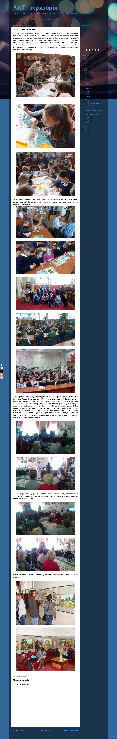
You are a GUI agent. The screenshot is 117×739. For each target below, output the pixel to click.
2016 (85, 126)
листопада (89, 86)
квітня (88, 101)
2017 (85, 81)
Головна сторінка (18, 19)
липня (88, 93)
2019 (85, 76)
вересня (88, 91)
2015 (85, 128)
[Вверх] (113, 736)
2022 (85, 68)
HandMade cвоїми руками (46, 19)
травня (88, 99)
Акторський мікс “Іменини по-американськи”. (94, 104)
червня (88, 96)
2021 (85, 71)
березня (88, 117)
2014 (85, 131)
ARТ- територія (35, 7)
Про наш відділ (30, 19)
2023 (85, 65)
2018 (85, 78)
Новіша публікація (20, 730)
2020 (85, 73)
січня (87, 123)
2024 (85, 63)
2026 (85, 58)
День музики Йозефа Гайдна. (94, 114)
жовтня (88, 88)
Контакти (73, 19)
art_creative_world (62, 19)
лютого (88, 120)
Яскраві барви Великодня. (93, 107)
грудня (88, 83)
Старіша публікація (70, 730)
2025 (85, 60)
